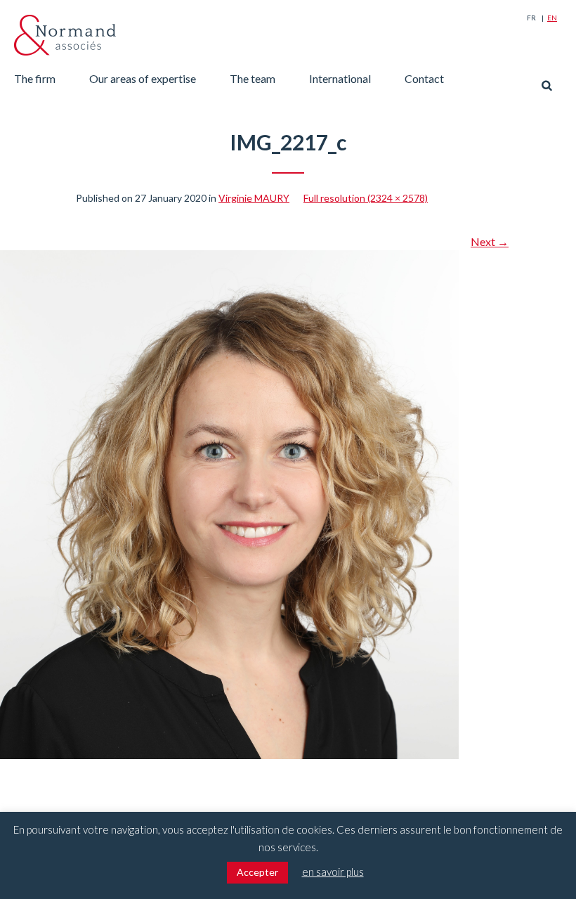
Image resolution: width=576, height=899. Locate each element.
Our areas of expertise (142, 78)
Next (490, 241)
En (552, 17)
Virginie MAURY (253, 198)
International (340, 78)
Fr (531, 17)
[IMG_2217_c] (229, 258)
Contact (424, 78)
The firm (34, 78)
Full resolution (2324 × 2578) (365, 198)
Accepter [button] (257, 872)
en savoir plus (333, 871)
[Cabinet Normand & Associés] (65, 35)
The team (252, 78)
